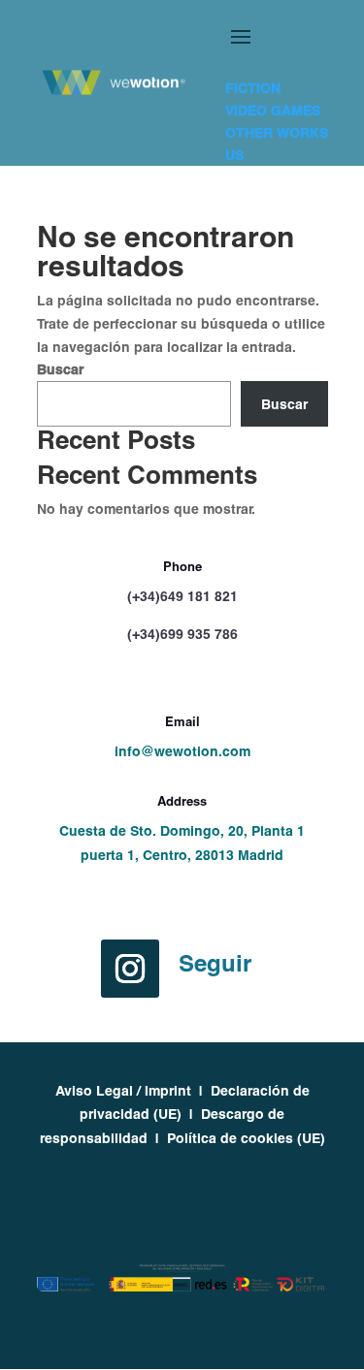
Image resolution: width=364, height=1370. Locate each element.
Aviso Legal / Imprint (123, 1090)
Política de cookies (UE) (246, 1138)
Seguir (215, 962)
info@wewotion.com (182, 751)
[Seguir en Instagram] (130, 969)
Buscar (60, 369)
